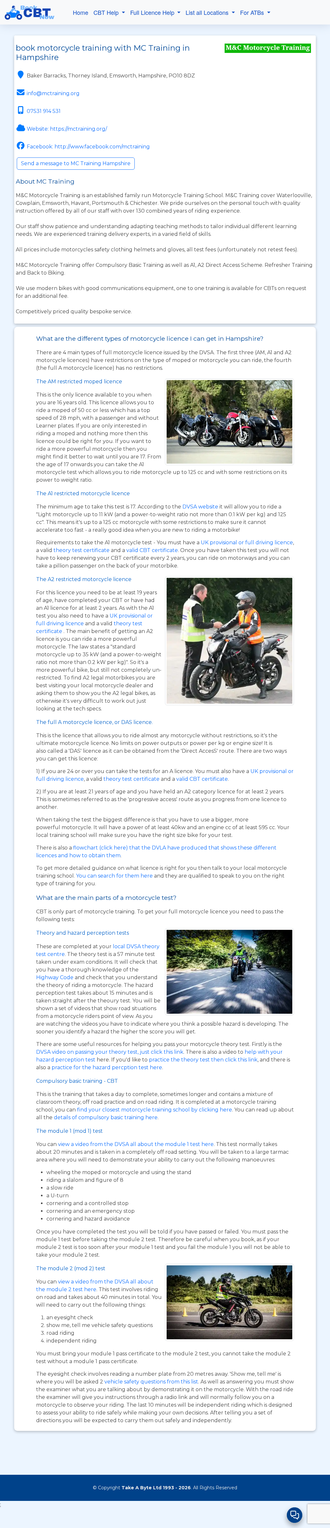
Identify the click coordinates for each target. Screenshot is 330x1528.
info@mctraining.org (53, 93)
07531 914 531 (44, 111)
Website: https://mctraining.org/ (67, 129)
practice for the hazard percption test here (107, 1067)
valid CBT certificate (152, 550)
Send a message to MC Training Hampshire (76, 163)
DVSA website (200, 507)
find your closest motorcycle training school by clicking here (154, 1110)
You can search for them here (115, 876)
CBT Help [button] (106, 12)
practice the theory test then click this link (203, 1060)
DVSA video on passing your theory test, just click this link (109, 1052)
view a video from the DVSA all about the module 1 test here (136, 1144)
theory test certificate (82, 550)
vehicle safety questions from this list (151, 1382)
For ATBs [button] (253, 12)
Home (80, 12)
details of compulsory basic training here (106, 1117)
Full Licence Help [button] (153, 12)
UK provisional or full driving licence (247, 542)
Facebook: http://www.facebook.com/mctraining (88, 147)
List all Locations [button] (208, 12)
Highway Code (54, 977)
